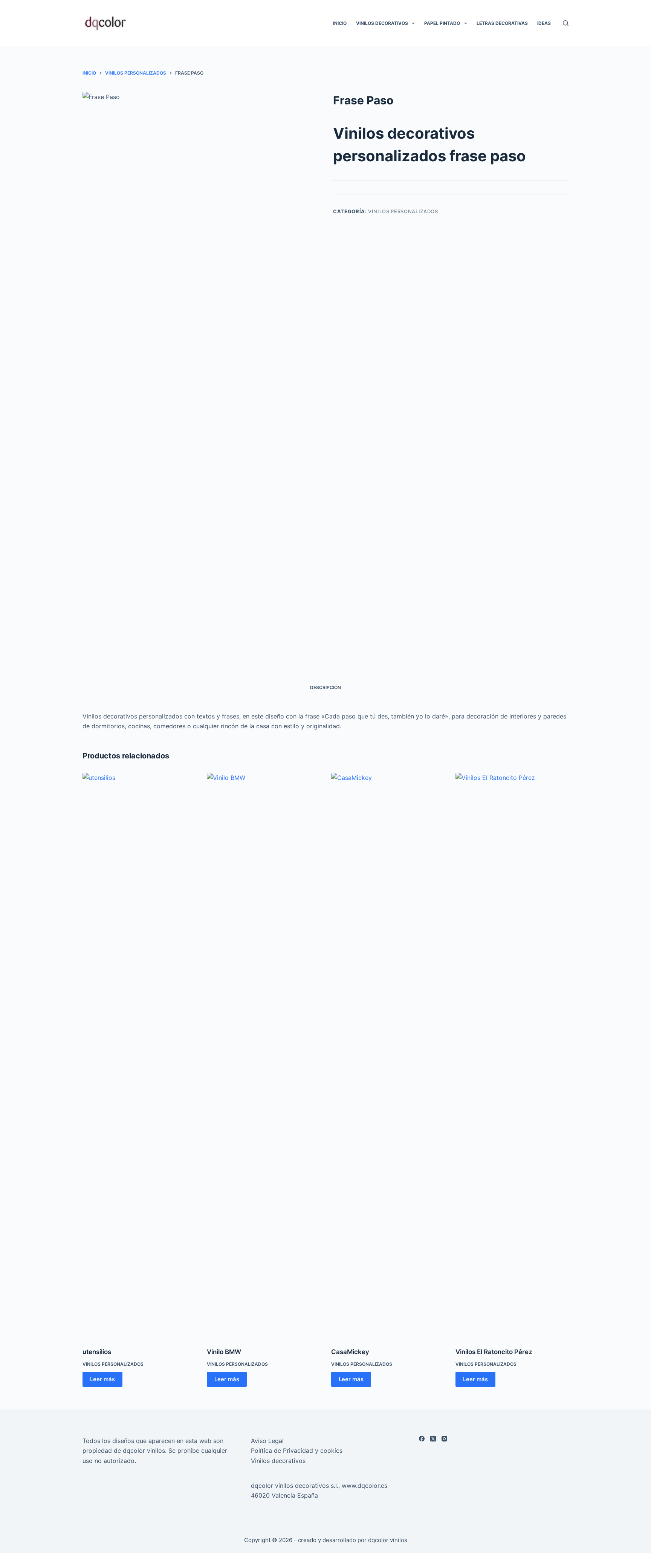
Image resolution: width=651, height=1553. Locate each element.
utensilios (97, 1352)
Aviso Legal (267, 1440)
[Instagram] (444, 1438)
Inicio (340, 23)
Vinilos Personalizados (403, 211)
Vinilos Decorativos (382, 23)
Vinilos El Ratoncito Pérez (493, 1352)
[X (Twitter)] (433, 1438)
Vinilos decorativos (278, 1460)
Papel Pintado (442, 23)
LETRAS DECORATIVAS (502, 23)
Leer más (102, 1379)
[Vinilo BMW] (263, 1055)
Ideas (544, 23)
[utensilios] (139, 1055)
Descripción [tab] (325, 687)
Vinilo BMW (224, 1352)
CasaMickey (350, 1352)
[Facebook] (422, 1438)
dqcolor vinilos (387, 1540)
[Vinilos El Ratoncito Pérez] (511, 1055)
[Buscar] (565, 23)
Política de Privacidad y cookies (296, 1450)
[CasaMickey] (387, 1055)
